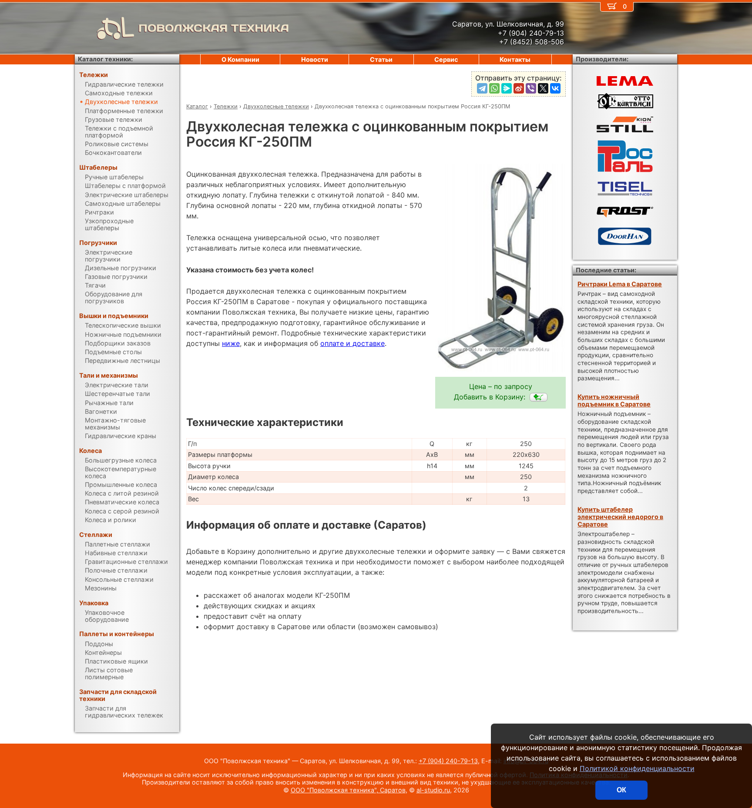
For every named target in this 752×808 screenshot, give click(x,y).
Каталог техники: (105, 59)
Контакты (515, 59)
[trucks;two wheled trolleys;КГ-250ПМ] (538, 397)
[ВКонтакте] (555, 88)
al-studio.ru (433, 790)
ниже (231, 343)
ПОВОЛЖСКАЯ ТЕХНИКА (213, 28)
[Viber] (531, 88)
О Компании (240, 59)
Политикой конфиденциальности (637, 768)
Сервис (446, 59)
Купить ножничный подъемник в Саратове (614, 400)
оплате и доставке (352, 343)
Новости (314, 59)
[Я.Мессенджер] (506, 88)
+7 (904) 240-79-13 (448, 760)
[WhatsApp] (494, 88)
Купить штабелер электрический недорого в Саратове (620, 517)
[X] (543, 88)
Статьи (381, 59)
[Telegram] (482, 88)
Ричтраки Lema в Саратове (619, 284)
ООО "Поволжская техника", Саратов (348, 790)
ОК (621, 790)
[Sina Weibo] (519, 88)
